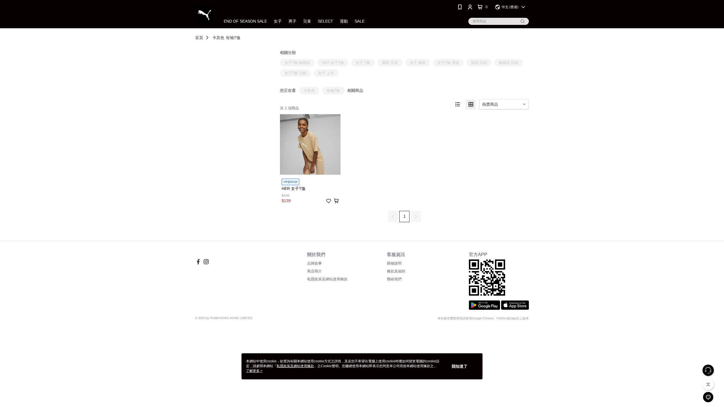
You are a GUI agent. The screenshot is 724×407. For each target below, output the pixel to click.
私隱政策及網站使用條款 (327, 279)
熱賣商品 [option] (490, 104)
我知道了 (459, 366)
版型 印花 (479, 62)
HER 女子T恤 (333, 62)
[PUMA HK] (204, 15)
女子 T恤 (363, 62)
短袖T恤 (233, 37)
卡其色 (218, 37)
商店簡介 (314, 271)
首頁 (199, 37)
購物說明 (394, 263)
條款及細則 (396, 271)
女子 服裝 (418, 62)
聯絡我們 (394, 279)
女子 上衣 (326, 73)
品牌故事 (314, 263)
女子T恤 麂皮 (448, 62)
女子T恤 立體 (295, 73)
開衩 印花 (390, 62)
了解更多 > (254, 371)
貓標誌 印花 (508, 62)
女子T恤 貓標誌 (297, 62)
